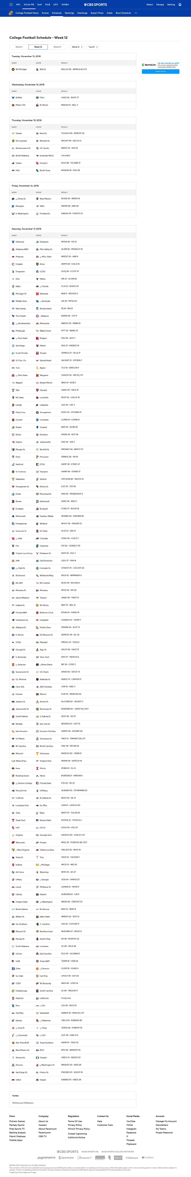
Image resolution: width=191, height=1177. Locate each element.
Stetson (43, 479)
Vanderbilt (44, 1013)
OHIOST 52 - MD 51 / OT (72, 375)
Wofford (43, 523)
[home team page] (13, 69)
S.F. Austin (44, 148)
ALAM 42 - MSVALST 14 (71, 249)
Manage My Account (166, 1121)
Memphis (20, 206)
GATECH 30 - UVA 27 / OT (73, 835)
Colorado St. (45, 568)
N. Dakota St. (45, 798)
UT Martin (20, 739)
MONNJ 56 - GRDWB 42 (72, 516)
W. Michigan (21, 69)
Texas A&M (45, 961)
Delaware (44, 242)
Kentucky (46, 301)
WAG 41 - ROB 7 (68, 382)
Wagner (19, 383)
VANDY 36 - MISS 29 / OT (72, 1013)
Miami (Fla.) (21, 761)
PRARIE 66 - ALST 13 (70, 627)
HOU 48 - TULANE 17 (70, 163)
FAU (18, 170)
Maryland (44, 375)
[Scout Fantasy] (132, 1157)
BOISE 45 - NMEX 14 (70, 198)
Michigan (45, 865)
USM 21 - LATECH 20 (70, 805)
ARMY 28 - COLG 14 (70, 264)
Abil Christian (46, 687)
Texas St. (19, 857)
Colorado (44, 538)
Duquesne (20, 271)
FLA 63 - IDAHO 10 (70, 286)
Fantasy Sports (16, 1125)
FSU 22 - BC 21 (68, 783)
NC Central (45, 583)
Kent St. (43, 133)
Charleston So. (22, 620)
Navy (42, 813)
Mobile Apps (15, 1140)
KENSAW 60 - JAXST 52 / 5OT (75, 709)
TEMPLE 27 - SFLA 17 (70, 353)
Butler (18, 434)
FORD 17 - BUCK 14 (70, 508)
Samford (19, 464)
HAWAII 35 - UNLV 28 (71, 1079)
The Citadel (21, 316)
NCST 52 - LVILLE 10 (70, 397)
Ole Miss (19, 1013)
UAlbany (44, 790)
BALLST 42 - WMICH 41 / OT (74, 69)
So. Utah (19, 976)
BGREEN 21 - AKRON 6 (71, 775)
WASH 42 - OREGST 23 (71, 902)
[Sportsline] (66, 1157)
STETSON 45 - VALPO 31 (72, 479)
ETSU (42, 464)
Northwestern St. (23, 148)
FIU (17, 546)
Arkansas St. (45, 679)
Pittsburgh (20, 331)
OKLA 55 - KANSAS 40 (71, 1020)
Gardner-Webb (46, 516)
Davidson (44, 434)
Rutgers (43, 338)
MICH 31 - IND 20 (69, 864)
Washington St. (48, 1065)
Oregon (43, 1057)
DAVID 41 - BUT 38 (69, 434)
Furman (19, 694)
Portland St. (45, 213)
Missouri (19, 753)
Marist (42, 345)
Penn (18, 457)
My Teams (161, 1128)
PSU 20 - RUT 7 (68, 338)
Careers (43, 1125)
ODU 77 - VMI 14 (68, 560)
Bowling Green (22, 776)
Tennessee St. (46, 739)
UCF (44, 1035)
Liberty (19, 894)
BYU (42, 1050)
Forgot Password (164, 1132)
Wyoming (44, 872)
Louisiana (44, 946)
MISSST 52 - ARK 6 (69, 256)
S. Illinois (19, 798)
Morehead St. (46, 494)
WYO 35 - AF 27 (68, 872)
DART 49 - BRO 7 (69, 501)
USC (18, 828)
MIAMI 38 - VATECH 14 (71, 761)
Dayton (19, 442)
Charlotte (44, 546)
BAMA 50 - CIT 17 (69, 316)
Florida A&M (21, 612)
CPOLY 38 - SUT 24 (70, 976)
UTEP (18, 983)
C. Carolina (44, 924)
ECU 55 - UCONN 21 (70, 953)
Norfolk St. (44, 449)
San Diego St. (21, 1072)
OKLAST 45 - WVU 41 (71, 850)
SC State (43, 531)
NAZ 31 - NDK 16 (68, 909)
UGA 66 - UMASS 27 (70, 879)
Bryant (19, 427)
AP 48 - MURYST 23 (70, 939)
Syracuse (22, 664)
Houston (43, 163)
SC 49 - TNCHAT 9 (69, 991)
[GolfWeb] (148, 1157)
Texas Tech (20, 820)
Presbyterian (21, 523)
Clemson (45, 968)
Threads (130, 1140)
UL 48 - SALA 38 (68, 946)
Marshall (43, 642)
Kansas (19, 1020)
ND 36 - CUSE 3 (68, 664)
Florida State (45, 783)
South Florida (22, 353)
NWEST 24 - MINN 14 (70, 323)
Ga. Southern (21, 924)
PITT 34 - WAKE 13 (69, 331)
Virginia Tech (45, 761)
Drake (18, 494)
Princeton (44, 457)
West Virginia (23, 850)
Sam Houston (21, 731)
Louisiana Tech (22, 805)
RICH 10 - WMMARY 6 (71, 575)
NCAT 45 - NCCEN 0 (70, 583)
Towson (43, 598)
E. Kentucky (21, 657)
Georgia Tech (46, 835)
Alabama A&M (22, 249)
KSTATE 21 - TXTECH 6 (71, 820)
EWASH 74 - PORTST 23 (72, 213)
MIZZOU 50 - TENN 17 (71, 753)
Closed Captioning (77, 1133)
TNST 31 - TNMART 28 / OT (73, 738)
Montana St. (21, 590)
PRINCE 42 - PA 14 (69, 457)
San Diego (20, 345)
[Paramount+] (84, 1157)
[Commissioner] (103, 1156)
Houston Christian (48, 731)
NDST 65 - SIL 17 (68, 798)
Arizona (19, 1065)
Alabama (45, 316)
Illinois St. (44, 486)
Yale (17, 390)
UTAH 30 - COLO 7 (70, 538)
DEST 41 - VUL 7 (68, 553)
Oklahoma (45, 1020)
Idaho (18, 286)
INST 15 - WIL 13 (68, 605)
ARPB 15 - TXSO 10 (69, 1042)
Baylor (43, 368)
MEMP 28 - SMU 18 (69, 206)
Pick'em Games (17, 1121)
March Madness (17, 1136)
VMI (17, 561)
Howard (43, 427)
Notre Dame (46, 664)
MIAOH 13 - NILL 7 (69, 105)
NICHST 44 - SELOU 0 (71, 140)
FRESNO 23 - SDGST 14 (71, 1072)
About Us (43, 1121)
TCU (18, 368)
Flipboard (131, 1144)
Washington (47, 902)
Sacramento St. (22, 672)
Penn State (22, 338)
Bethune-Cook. (46, 612)
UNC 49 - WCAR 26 (70, 746)
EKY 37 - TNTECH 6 (70, 657)
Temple (43, 353)
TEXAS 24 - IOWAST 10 (71, 1028)
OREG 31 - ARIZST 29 (71, 1057)
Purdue (43, 842)
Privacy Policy (75, 1125)
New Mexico (45, 199)
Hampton (44, 472)
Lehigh (19, 405)
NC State (20, 397)
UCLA (42, 828)
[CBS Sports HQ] (90, 1151)
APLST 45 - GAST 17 (70, 649)
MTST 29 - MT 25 (68, 590)
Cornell (19, 420)
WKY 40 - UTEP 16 (69, 983)
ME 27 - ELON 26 (69, 279)
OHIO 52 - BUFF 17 (70, 97)
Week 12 (38, 47)
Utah (20, 538)
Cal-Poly (44, 976)
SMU (42, 206)
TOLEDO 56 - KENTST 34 (72, 133)
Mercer (43, 694)
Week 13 (57, 47)
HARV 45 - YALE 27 (70, 390)
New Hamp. (21, 308)
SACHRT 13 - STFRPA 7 (71, 360)
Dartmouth (44, 501)
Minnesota (44, 323)
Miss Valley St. (46, 249)
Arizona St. (20, 1057)
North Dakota (22, 909)
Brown (19, 501)
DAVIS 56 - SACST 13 (70, 672)
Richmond (20, 575)
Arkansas (19, 256)
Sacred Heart (45, 360)
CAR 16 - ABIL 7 (68, 686)
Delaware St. (45, 553)
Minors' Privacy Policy (79, 1128)
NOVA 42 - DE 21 (68, 242)
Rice (18, 1005)
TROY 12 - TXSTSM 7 (70, 857)
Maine (42, 279)
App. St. (43, 650)
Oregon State (22, 902)
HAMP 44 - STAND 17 (70, 471)
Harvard (43, 390)
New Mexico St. (23, 1050)
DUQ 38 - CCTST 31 (70, 271)
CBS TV (43, 1136)
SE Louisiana (21, 141)
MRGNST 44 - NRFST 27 (72, 449)
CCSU (42, 271)
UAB (18, 961)
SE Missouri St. (46, 635)
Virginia (19, 835)
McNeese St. (45, 887)
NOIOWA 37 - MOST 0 (71, 931)
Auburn (43, 894)
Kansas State (45, 820)
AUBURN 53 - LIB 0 (70, 894)
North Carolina (46, 746)
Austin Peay (45, 939)
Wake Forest (45, 331)
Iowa (18, 768)
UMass (19, 879)
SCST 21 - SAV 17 (68, 531)
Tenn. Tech (44, 657)
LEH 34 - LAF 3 (68, 405)
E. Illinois (20, 635)
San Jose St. (45, 724)
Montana (44, 590)
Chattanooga (21, 991)
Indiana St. (20, 605)
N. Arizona (44, 909)
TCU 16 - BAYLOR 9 (70, 368)
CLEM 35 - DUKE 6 (69, 968)
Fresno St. (44, 1072)
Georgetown (45, 412)
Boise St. (22, 199)
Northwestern (24, 323)
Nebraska (44, 294)
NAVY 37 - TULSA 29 (70, 813)
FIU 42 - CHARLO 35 (70, 546)
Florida (45, 286)
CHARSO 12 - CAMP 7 (71, 620)
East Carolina (45, 954)
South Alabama (22, 946)
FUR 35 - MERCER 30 (71, 694)
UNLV (18, 1080)
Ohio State (22, 375)
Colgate (19, 264)
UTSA (18, 642)
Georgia (45, 879)
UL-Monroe (21, 679)
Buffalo (19, 97)
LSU (43, 1005)
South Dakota (22, 716)
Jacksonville (45, 442)
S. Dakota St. (45, 716)
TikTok (129, 1125)
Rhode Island (45, 308)
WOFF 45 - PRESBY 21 (71, 523)
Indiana (19, 865)
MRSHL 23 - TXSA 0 (70, 642)
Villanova (20, 242)
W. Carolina (21, 746)
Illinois (43, 768)
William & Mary (46, 575)
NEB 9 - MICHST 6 (69, 293)
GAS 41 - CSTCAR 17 (70, 924)
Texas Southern (46, 1043)
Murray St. (20, 939)
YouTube (130, 1121)
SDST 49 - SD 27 (68, 716)
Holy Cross (20, 412)
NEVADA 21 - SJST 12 (70, 724)
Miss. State (46, 256)
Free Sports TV (17, 1128)
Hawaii (43, 1080)
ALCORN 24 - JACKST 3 (72, 701)
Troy (42, 857)
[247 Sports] (46, 1157)
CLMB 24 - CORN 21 (70, 419)
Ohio (42, 97)
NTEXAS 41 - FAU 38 (70, 170)
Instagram (131, 1128)
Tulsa (18, 813)
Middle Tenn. (21, 301)
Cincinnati (22, 1035)
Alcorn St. (44, 701)
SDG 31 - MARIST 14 (70, 345)
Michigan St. (21, 294)
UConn (19, 954)
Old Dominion (46, 561)
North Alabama (22, 155)
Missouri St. (21, 931)
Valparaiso (20, 479)
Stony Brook (21, 790)
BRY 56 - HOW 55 (69, 427)
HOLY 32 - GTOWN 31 (71, 412)
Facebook (131, 1132)
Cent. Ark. (20, 687)
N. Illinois (44, 105)
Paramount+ (45, 1132)
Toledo (19, 133)
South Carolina (46, 991)
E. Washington (22, 213)
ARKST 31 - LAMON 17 (71, 679)
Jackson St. (20, 701)
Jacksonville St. (22, 709)
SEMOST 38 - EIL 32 (70, 635)
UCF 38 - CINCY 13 (69, 1035)
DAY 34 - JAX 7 (68, 442)
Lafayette (44, 405)
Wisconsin (20, 842)
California (44, 998)
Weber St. (20, 916)
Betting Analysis (17, 1132)
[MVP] (118, 1156)
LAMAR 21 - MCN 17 (70, 887)
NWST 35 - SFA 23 (69, 148)
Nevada (19, 724)
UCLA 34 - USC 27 (69, 827)
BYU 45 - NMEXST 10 (71, 1050)
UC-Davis (44, 672)
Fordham (19, 509)
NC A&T (19, 583)
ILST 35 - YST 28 (68, 486)
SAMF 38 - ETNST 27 (70, 464)
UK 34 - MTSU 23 (69, 301)
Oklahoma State (47, 850)
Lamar (18, 887)
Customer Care (105, 1125)
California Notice (76, 1137)
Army (42, 264)
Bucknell (44, 509)
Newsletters (162, 1125)
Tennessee (44, 753)
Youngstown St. (22, 486)
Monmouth (20, 516)
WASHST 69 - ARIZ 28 (71, 1065)
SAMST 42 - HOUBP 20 (71, 731)
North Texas (45, 170)
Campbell (44, 620)
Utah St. (21, 568)
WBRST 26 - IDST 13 (70, 916)
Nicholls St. (45, 141)
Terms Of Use (75, 1121)
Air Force (20, 872)
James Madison (22, 598)
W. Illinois (44, 605)
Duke (18, 968)
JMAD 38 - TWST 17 (70, 597)
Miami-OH (20, 105)
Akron (42, 776)
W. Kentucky (45, 983)
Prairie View (45, 627)
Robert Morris (46, 383)
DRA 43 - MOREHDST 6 (72, 494)
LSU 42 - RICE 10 (68, 1005)
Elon (18, 279)
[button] (136, 13)
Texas (44, 1028)
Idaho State (45, 916)
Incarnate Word (46, 155)
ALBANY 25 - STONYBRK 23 (74, 790)
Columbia (44, 420)
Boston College (25, 783)
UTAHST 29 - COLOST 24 (72, 568)
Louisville (44, 397)
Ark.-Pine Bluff (22, 1043)
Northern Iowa (46, 931)
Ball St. (43, 69)
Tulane (19, 163)
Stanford (19, 998)
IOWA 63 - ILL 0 (68, 768)
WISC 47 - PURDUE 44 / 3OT (74, 842)
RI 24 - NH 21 (67, 308)
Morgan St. (20, 449)
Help (99, 1121)
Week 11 (19, 47)
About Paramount (47, 1128)
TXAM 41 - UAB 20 (69, 961)
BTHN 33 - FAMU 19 (70, 612)
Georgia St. (20, 650)
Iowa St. (21, 1028)
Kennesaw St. (46, 709)
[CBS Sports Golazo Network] (118, 1151)
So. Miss (43, 805)
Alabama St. (21, 627)
